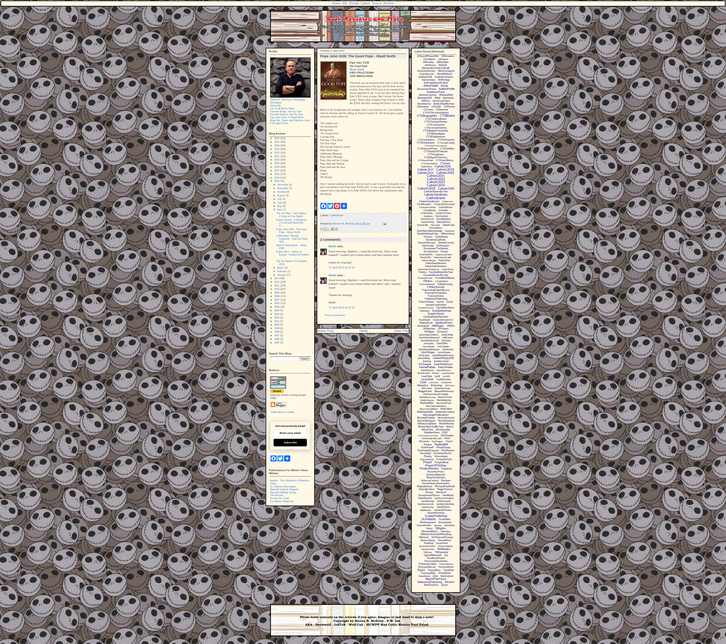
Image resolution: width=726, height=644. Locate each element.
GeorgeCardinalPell (436, 305)
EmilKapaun (443, 245)
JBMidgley (438, 325)
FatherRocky (448, 269)
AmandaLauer (427, 74)
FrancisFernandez (436, 292)
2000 (277, 324)
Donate (354, 3)
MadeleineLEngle (442, 388)
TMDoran (427, 552)
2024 (277, 145)
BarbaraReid (446, 94)
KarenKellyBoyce (443, 364)
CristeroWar (427, 213)
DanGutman (442, 216)
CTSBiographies (427, 115)
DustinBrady (441, 236)
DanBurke (428, 216)
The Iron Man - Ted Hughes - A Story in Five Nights (292, 215)
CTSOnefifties (447, 148)
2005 (277, 306)
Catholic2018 (445, 169)
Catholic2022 (436, 179)
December (283, 184)
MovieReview (446, 423)
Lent (437, 376)
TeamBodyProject (436, 558)
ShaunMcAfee (424, 525)
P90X (447, 438)
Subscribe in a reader (282, 412)
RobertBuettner (427, 489)
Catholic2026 (446, 188)
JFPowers (443, 328)
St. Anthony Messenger (283, 486)
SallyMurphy (425, 510)
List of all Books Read (282, 108)
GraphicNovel (436, 313)
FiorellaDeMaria (444, 277)
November (283, 188)
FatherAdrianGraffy (442, 257)
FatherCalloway (428, 260)
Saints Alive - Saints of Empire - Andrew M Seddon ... (292, 254)
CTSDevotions (436, 133)
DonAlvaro (450, 231)
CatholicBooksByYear (436, 191)
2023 (277, 149)
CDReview (449, 106)
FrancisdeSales (436, 296)
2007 (277, 299)
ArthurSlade (431, 85)
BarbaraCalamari (428, 95)
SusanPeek (442, 543)
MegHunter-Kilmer (445, 412)
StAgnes (440, 528)
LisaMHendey (443, 379)
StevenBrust (444, 540)
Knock (435, 373)
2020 (277, 159)
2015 (277, 177)
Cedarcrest (447, 201)
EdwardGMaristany (427, 243)
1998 (277, 331)
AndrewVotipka (428, 80)
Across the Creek (279, 498)
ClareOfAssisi (446, 207)
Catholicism (337, 215)
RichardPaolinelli (445, 486)
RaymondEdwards (435, 474)
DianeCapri (449, 225)
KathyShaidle (445, 367)
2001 (277, 321)
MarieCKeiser (445, 397)
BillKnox (426, 100)
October (282, 191)
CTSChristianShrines (435, 121)
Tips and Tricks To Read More (286, 117)
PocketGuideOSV (443, 453)
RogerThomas (445, 489)
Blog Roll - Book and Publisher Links (290, 120)
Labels (365, 3)
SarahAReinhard (435, 513)
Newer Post (325, 331)
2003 (277, 314)
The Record (276, 495)
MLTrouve (450, 385)
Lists (423, 382)
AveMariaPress (436, 91)
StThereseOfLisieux (442, 537)
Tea (446, 555)
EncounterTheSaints (436, 248)
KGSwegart (425, 364)
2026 (277, 138)
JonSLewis (424, 355)
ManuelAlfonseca (443, 391)
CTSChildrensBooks (435, 119)
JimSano (446, 340)
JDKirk (451, 325)
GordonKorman (441, 310)
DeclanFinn (443, 221)
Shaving (437, 525)
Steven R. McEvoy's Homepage (287, 99)
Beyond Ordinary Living (283, 492)
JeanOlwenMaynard (429, 337)
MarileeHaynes (427, 400)
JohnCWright (443, 346)
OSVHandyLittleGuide (432, 438)
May (280, 206)
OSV (445, 432)
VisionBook (444, 573)
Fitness (428, 281)
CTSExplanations (435, 136)
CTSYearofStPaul (429, 163)
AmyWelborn (444, 73)
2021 (277, 156)
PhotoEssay (443, 447)
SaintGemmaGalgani (444, 498)
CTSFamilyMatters (426, 140)
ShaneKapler (445, 522)
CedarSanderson (429, 201)
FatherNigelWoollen (436, 263)
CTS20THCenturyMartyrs (436, 112)
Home (336, 3)
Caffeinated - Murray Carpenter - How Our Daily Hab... (292, 238)
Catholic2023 (436, 182)
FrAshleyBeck (441, 281)
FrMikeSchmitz (436, 286)
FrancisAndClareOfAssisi (436, 290)
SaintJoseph (444, 501)
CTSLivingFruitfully (446, 143)
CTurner (445, 163)
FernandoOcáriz (425, 278)
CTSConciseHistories (436, 128)
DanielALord (427, 219)
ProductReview (429, 468)
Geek (450, 301)
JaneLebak (447, 334)
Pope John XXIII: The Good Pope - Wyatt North (291, 231)
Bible (437, 97)
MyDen (450, 426)
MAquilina (422, 385)
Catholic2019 (425, 172)
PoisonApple (441, 456)
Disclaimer (276, 102)
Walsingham (447, 576)
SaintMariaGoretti (426, 504)
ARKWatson (430, 65)
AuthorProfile (447, 88)
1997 (277, 335)
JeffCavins (447, 337)
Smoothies (449, 525)
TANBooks (443, 549)
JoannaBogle (428, 346)
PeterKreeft (427, 447)
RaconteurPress (435, 471)
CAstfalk (436, 106)
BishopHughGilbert (441, 101)
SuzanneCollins (427, 546)
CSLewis (428, 109)
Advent (443, 64)
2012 (277, 281)
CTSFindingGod (445, 139)
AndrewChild (425, 76)
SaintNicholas (428, 507)
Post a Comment (335, 315)
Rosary (429, 492)
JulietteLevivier (441, 361)
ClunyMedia (430, 210)
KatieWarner (427, 370)
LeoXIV (446, 376)
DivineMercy (435, 228)
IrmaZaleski (423, 326)
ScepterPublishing (436, 515)
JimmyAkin (429, 343)
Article (444, 85)
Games (440, 302)
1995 (277, 342)
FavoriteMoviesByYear (436, 275)
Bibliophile (448, 98)
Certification (424, 204)
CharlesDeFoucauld (444, 204)
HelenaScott (426, 322)
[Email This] (322, 229)
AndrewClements (444, 76)
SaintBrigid (448, 495)
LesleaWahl (427, 379)
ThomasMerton (446, 567)
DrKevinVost (448, 233)
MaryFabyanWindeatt (436, 406)
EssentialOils (426, 254)
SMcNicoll (441, 492)
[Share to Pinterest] (336, 229)
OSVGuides (447, 435)
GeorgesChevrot (426, 308)
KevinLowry (424, 373)
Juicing (427, 361)
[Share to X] (329, 229)
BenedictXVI (425, 97)
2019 (277, 163)
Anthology (444, 79)
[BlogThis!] (325, 229)
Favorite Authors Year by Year (286, 114)
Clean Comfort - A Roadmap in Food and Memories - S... (291, 222)
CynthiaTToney (443, 213)
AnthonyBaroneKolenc (436, 82)
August (281, 195)
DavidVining (427, 222)
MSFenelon (427, 388)
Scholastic (428, 519)
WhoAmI (449, 582)
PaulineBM (441, 444)
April (280, 209)
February (282, 271)
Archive (388, 3)
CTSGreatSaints (426, 142)
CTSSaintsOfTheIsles (436, 151)
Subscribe (290, 442)
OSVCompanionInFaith (428, 436)
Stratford (428, 543)
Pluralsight (425, 453)
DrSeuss (428, 236)
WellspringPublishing (429, 581)
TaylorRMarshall (432, 555)
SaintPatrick (443, 507)
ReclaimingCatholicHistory (436, 483)
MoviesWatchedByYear (431, 426)
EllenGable (428, 245)
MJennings (437, 385)
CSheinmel (442, 109)
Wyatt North (357, 69)
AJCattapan (429, 59)
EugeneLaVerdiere (443, 254)
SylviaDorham (427, 549)
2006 (277, 303)
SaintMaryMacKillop (445, 504)
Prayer (427, 462)
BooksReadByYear (444, 103)
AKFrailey (428, 62)
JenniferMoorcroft (430, 340)
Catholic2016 (443, 166)
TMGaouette (441, 552)
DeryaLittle (422, 225)
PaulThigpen (437, 441)
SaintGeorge (427, 501)
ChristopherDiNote (427, 207)
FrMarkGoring (444, 284)
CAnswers (423, 106)
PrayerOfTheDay (435, 465)
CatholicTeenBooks (436, 194)
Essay (444, 251)
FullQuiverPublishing (436, 298)
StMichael (424, 537)
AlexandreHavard (426, 71)
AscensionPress (426, 88)
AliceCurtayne (446, 70)
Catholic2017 (425, 169)
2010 (277, 289)
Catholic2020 (445, 172)
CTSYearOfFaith (425, 160)
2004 (277, 310)
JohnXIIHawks (444, 352)
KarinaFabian (427, 367)
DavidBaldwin (444, 219)
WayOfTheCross (435, 578)
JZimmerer (442, 331)
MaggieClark (425, 391)
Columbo (443, 210)
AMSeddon (443, 62)
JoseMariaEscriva (442, 355)
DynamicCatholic (436, 239)
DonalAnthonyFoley (427, 233)
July (279, 199)
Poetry (428, 456)
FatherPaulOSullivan (436, 266)
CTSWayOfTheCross (435, 157)
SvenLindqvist (445, 546)
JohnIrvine (447, 349)
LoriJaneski (446, 382)
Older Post (401, 331)
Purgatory (446, 468)
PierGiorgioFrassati (428, 450)
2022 (277, 152)
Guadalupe (424, 320)
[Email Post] (383, 223)
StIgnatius (446, 531)
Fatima (422, 272)
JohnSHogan (428, 352)
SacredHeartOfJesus (429, 495)
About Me (275, 105)
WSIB (435, 576)
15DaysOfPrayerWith (428, 56)
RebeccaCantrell (429, 480)
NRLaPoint (427, 429)
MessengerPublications (436, 414)
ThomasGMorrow (427, 567)
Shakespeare (428, 522)
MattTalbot (446, 408)
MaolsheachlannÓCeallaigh (435, 394)
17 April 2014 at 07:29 (342, 267)
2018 (277, 166)
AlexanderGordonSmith (436, 67)
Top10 (421, 570)
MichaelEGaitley (426, 417)
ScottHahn (444, 519)
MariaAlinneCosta (427, 397)
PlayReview (447, 450)
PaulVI (449, 441)
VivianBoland (424, 576)
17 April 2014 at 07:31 (342, 307)
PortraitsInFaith (444, 459)
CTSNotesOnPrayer (427, 148)
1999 (277, 328)
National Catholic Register (284, 489)
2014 (277, 181)
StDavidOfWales (429, 531)
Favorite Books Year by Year (286, 111)
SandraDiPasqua (443, 510)
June (280, 202)
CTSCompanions (436, 125)
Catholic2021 (436, 175)
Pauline (428, 444)
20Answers (448, 55)
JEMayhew (429, 328)
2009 (277, 292)
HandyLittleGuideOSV (443, 320)
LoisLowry (433, 382)
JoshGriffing (424, 358)
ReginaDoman (424, 486)
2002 (277, 317)
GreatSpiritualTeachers (435, 316)
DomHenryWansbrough (429, 230)
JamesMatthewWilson (429, 335)
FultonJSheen (426, 301)
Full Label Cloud (279, 123)
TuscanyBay (428, 572)
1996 (277, 339)
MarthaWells (427, 403)
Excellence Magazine (282, 501)
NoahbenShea (431, 432)
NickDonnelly (443, 429)
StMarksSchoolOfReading (435, 534)
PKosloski (424, 441)
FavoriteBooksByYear (441, 272)
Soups (429, 528)
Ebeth (332, 246)
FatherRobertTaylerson (428, 269)
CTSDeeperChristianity (435, 130)
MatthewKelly (425, 411)
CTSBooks (447, 115)
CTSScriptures (436, 154)
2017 (277, 170)
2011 (277, 285)
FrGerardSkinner (427, 284)
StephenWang (427, 540)
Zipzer (444, 584)
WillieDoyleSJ (431, 585)
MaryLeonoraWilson (429, 409)
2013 (277, 278)
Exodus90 (425, 257)
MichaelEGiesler (446, 417)
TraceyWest (434, 570)
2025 (277, 142)
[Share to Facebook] (333, 229)
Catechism (426, 166)
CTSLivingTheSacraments (435, 146)
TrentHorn (448, 570)
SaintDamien (425, 498)
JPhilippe (429, 331)
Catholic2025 (426, 188)
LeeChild (426, 376)
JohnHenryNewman (428, 349)
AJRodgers (443, 59)
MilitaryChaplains (427, 423)
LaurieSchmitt (447, 373)
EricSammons (431, 251)
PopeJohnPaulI (427, 459)
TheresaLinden (427, 563)
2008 (277, 296)
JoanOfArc (442, 343)
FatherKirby (444, 260)
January (282, 274)
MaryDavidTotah (443, 403)
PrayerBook (442, 462)
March (281, 267)
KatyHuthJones (444, 370)
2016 (277, 174)
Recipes (446, 480)
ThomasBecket (446, 564)
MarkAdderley (444, 400)
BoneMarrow (424, 104)
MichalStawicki (446, 420)
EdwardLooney (446, 242)
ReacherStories (436, 477)
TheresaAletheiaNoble (436, 561)
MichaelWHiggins (426, 420)
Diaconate (435, 225)
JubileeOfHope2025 (443, 358)
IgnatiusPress (443, 322)
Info (344, 3)
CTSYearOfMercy (445, 160)
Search (377, 3)
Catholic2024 (436, 185)
